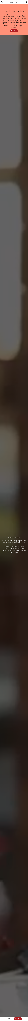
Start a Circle (14, 31)
